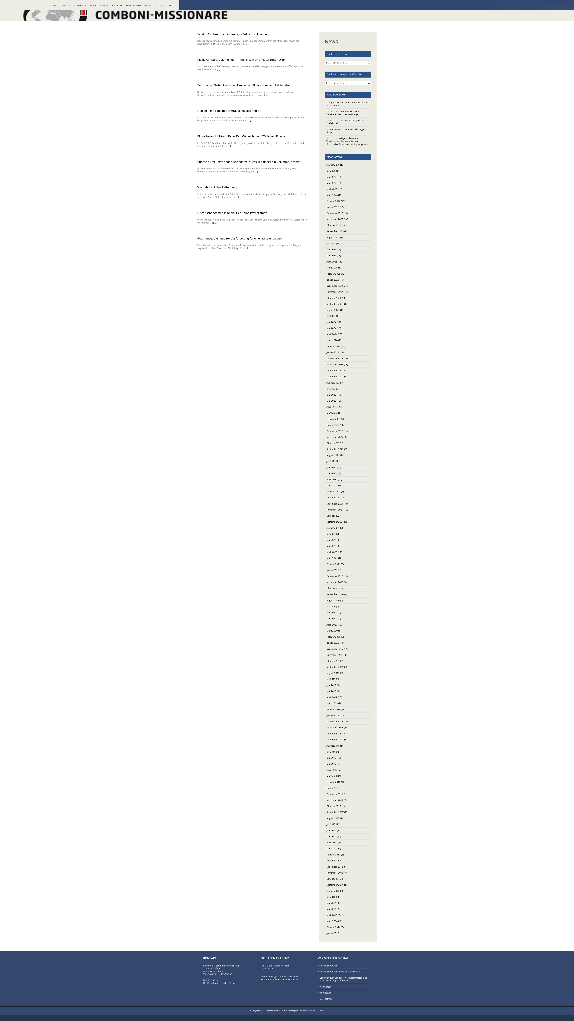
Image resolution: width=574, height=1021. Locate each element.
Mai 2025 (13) (333, 255)
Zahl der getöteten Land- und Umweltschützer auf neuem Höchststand (244, 85)
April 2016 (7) (333, 915)
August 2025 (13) (335, 237)
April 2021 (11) (334, 552)
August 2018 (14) (335, 745)
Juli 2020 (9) (332, 606)
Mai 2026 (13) (333, 182)
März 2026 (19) (334, 194)
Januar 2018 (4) (334, 787)
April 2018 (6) (333, 769)
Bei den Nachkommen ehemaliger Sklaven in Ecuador (232, 34)
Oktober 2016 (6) (335, 878)
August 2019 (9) (334, 673)
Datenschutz (326, 998)
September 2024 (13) (337, 303)
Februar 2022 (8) (335, 491)
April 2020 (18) (334, 624)
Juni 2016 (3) (332, 902)
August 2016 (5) (334, 890)
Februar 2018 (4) (335, 781)
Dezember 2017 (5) (336, 794)
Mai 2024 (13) (333, 328)
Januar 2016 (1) (334, 933)
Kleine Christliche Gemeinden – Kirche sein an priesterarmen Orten (241, 59)
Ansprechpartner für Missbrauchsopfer (340, 971)
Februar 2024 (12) (335, 346)
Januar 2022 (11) (335, 497)
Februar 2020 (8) (335, 636)
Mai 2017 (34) (333, 836)
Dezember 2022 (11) (337, 431)
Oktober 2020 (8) (335, 588)
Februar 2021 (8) (335, 564)
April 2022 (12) (334, 479)
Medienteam (267, 968)
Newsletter (325, 986)
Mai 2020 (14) (333, 618)
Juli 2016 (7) (332, 896)
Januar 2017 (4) (334, 860)
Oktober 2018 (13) (335, 733)
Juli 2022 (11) (333, 461)
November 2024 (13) (337, 291)
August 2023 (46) (335, 382)
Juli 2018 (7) (332, 751)
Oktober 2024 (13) (335, 297)
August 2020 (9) (334, 600)
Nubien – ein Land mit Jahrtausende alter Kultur (229, 110)
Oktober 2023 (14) (335, 370)
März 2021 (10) (334, 558)
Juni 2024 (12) (333, 322)
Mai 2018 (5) (332, 763)
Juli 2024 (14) (333, 315)
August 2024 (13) (335, 310)
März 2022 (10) (334, 485)
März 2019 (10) (334, 703)
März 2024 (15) (334, 340)
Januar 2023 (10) (335, 424)
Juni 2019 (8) (332, 685)
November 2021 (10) (337, 509)
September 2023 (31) (337, 376)
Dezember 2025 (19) (337, 213)
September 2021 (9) (336, 521)
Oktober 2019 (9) (335, 660)
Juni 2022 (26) (333, 467)
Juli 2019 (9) (332, 679)
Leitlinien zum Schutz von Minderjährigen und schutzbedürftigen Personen (343, 979)
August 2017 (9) (334, 818)
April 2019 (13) (334, 697)
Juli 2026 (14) (333, 170)
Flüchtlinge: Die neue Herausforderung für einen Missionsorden (239, 238)
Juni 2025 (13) (333, 249)
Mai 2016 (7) (332, 908)
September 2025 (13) (337, 231)
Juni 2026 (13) (333, 176)
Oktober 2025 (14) (335, 225)
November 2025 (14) (337, 219)
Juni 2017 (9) (332, 830)
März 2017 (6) (333, 848)
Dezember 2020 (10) (337, 576)
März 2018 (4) (333, 775)
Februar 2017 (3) (335, 854)
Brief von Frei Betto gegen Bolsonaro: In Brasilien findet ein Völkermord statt (248, 161)
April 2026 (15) (334, 188)
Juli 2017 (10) (333, 824)
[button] (170, 5)
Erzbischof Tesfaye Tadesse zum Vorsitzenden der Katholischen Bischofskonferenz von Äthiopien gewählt (347, 141)
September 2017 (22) (337, 812)
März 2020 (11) (334, 630)
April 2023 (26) (334, 406)
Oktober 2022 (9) (335, 443)
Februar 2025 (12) (335, 273)
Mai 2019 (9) (332, 691)
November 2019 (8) (336, 654)
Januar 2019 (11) (335, 715)
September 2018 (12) (337, 739)
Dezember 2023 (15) (337, 358)
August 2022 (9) (334, 455)
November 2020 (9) (336, 582)
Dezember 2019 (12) (337, 648)
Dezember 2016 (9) (336, 866)
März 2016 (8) (333, 921)
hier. (234, 983)
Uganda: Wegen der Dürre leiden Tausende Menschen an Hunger (343, 113)
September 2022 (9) (336, 449)
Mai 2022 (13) (333, 473)
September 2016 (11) (337, 884)
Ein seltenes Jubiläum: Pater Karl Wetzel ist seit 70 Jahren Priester (242, 136)
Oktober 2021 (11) (335, 515)
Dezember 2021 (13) (337, 503)
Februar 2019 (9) (335, 709)
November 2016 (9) (336, 872)
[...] (246, 43)
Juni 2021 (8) (332, 539)
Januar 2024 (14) (335, 352)
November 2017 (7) (336, 800)
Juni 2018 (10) (333, 757)
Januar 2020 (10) (335, 642)
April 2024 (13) (334, 334)
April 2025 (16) (334, 261)
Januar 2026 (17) (335, 207)
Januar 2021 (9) (334, 570)
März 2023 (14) (334, 412)
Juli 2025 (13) (333, 243)
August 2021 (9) (334, 527)
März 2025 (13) (334, 267)
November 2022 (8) (336, 437)
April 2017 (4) (333, 842)
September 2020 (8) (336, 594)
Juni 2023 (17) (333, 394)
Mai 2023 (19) (333, 400)
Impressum (325, 992)
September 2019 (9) (336, 666)
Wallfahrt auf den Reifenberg (217, 187)
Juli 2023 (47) (333, 388)
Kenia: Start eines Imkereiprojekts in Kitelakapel (344, 122)
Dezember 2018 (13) (337, 721)
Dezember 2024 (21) (337, 285)
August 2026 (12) (335, 164)
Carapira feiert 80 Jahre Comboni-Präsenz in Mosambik (347, 104)
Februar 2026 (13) (335, 201)
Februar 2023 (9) (335, 418)
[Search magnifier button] (369, 63)
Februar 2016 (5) (335, 927)
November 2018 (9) (336, 727)
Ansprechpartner (289, 979)
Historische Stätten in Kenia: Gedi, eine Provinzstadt (232, 213)
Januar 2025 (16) (335, 279)
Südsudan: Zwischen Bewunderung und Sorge (346, 131)
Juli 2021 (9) (332, 533)
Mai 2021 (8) (332, 545)
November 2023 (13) (337, 364)
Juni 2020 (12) (333, 612)
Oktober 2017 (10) (335, 806)
